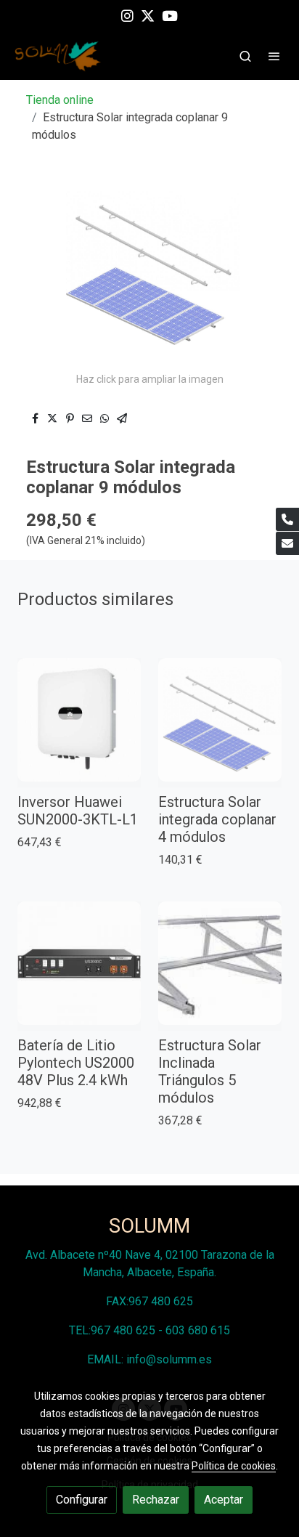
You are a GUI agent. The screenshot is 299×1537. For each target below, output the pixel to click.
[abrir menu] (274, 55)
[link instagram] (127, 15)
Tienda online (60, 100)
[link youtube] (170, 15)
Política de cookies (234, 1466)
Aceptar (223, 1499)
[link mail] (287, 543)
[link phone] (287, 519)
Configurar (81, 1499)
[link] (58, 56)
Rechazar (155, 1499)
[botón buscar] (245, 55)
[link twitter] (148, 15)
